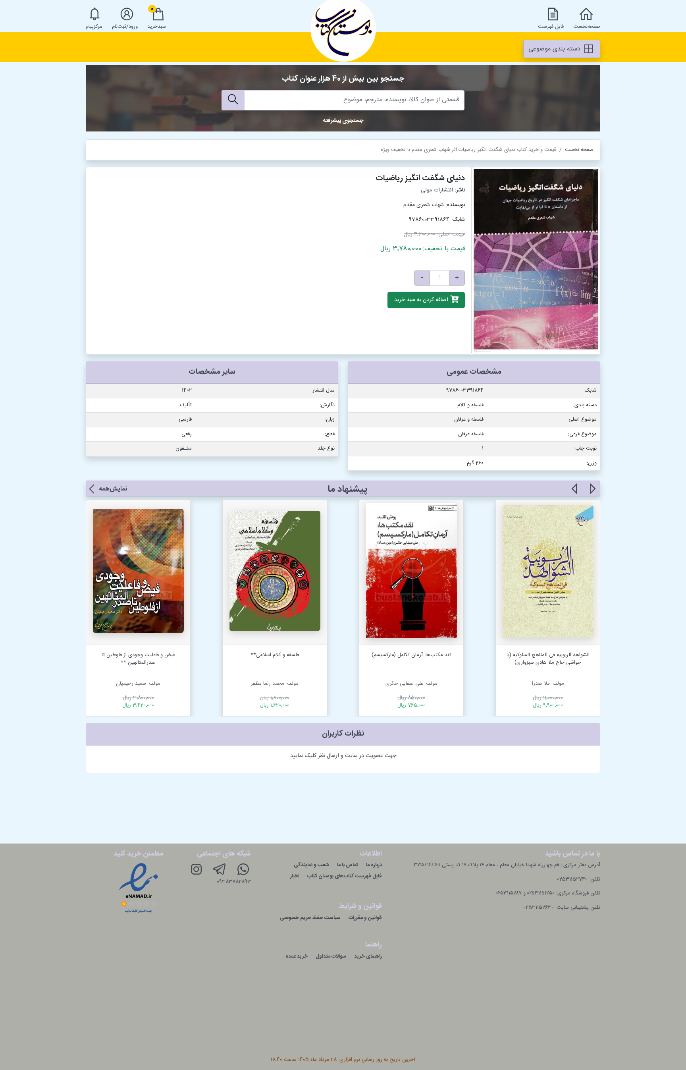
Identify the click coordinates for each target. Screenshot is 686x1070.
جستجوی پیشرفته (343, 121)
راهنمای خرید (368, 956)
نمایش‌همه (113, 489)
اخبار (294, 876)
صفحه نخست (579, 149)
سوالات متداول (331, 956)
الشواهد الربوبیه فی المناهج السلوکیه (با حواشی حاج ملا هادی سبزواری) (548, 659)
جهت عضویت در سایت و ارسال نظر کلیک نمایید (343, 756)
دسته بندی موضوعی (555, 49)
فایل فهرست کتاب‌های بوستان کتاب (344, 876)
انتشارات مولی (437, 190)
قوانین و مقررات (365, 918)
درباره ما (374, 865)
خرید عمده (296, 956)
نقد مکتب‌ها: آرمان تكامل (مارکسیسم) (411, 655)
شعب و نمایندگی (311, 865)
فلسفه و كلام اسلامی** (275, 655)
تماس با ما (347, 865)
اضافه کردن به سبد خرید (422, 300)
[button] (592, 493)
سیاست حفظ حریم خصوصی (310, 918)
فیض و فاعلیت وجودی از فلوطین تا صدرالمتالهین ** (138, 659)
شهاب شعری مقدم (423, 205)
